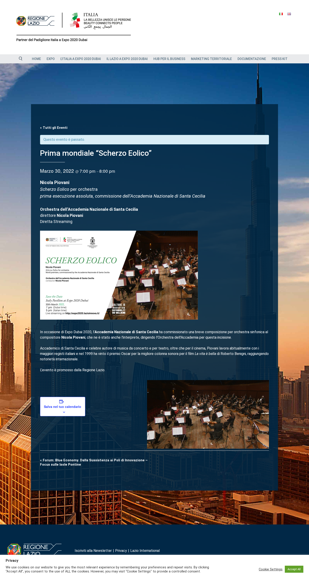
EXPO (51, 59)
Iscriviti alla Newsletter (93, 550)
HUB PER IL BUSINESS (169, 59)
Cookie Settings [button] (271, 569)
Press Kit (280, 59)
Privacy (121, 550)
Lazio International (145, 550)
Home (36, 59)
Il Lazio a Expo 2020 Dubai (127, 59)
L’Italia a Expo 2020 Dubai (80, 59)
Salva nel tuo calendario (62, 406)
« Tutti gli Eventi (53, 128)
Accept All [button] (294, 569)
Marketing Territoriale (211, 59)
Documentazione (252, 59)
